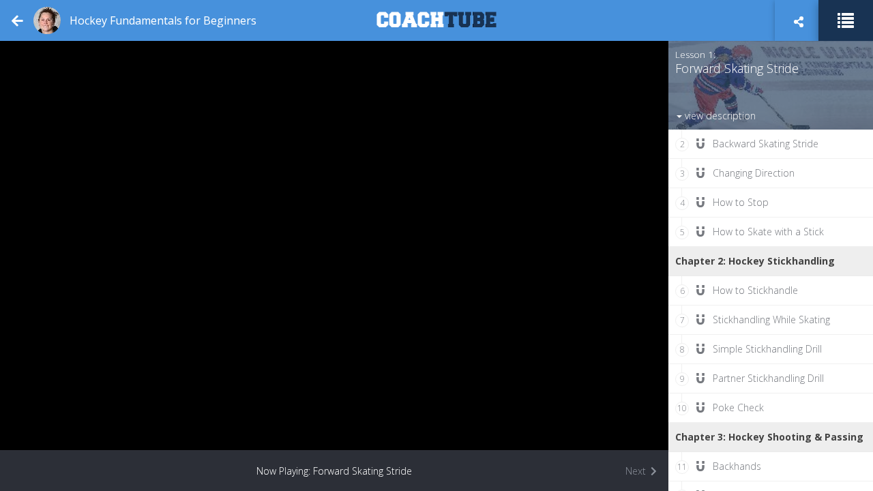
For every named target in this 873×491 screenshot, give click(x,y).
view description (719, 115)
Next (637, 470)
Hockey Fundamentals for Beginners (163, 20)
